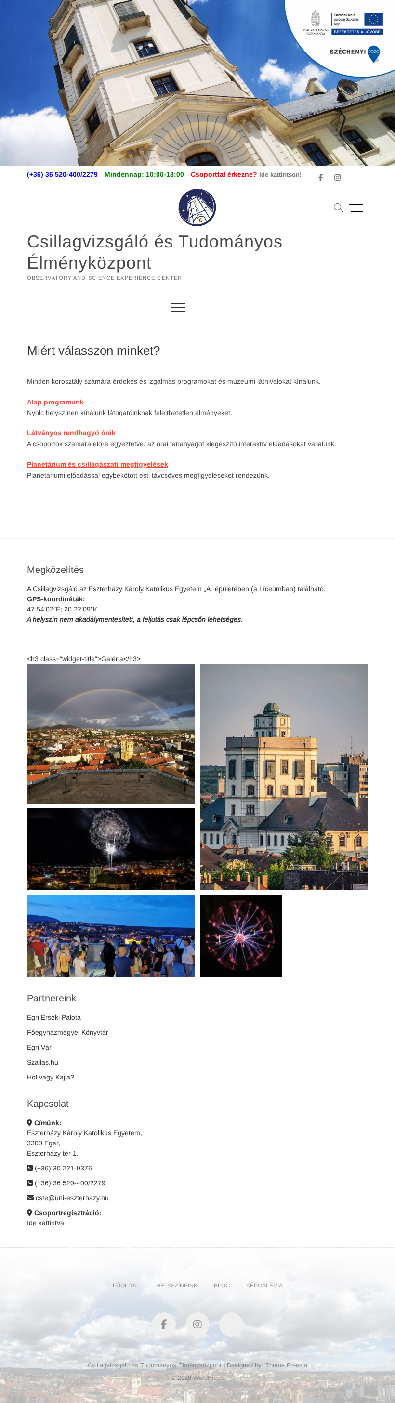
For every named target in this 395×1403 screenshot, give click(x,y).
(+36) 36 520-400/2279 (69, 1183)
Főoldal (126, 1285)
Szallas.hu (42, 1062)
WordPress (208, 1377)
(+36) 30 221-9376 (62, 1168)
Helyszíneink (177, 1285)
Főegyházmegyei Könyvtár (67, 1032)
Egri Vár (39, 1047)
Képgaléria (264, 1285)
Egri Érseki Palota (54, 1017)
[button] (111, 734)
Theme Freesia (286, 1365)
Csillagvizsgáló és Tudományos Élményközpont (155, 252)
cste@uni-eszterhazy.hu (71, 1198)
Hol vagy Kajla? (50, 1077)
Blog (222, 1285)
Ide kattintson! (280, 174)
